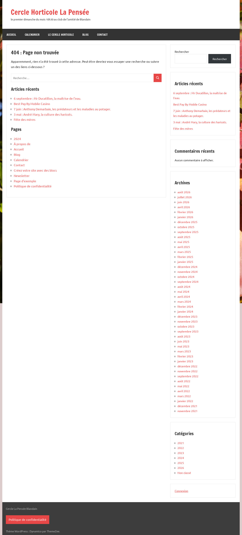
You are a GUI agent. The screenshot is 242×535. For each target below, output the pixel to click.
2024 (17, 138)
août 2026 (184, 192)
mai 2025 (183, 242)
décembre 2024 (187, 266)
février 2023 (185, 356)
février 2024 (185, 306)
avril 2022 (184, 391)
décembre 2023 (187, 316)
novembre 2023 (188, 321)
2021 (181, 443)
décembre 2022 (187, 366)
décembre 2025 (187, 222)
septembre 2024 (188, 281)
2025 (181, 462)
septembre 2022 (188, 376)
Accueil (11, 35)
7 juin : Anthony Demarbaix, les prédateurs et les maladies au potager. (62, 109)
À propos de (22, 144)
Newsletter (22, 175)
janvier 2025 (185, 261)
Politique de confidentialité (33, 186)
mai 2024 (183, 291)
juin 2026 (183, 202)
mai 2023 (183, 346)
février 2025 (185, 256)
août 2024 (184, 286)
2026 (181, 467)
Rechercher (182, 51)
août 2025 (184, 237)
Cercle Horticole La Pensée (50, 12)
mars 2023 (184, 351)
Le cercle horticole (61, 35)
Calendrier (32, 35)
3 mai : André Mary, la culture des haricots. (43, 114)
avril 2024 (184, 296)
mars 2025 (184, 251)
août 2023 (184, 336)
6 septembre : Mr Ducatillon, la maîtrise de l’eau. (47, 98)
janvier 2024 (185, 311)
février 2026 (185, 212)
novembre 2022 (188, 371)
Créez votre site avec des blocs (35, 170)
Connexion (181, 491)
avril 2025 (184, 246)
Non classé (184, 472)
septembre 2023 (188, 331)
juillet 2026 (185, 197)
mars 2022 (184, 396)
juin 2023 (183, 341)
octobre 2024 (186, 276)
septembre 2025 (188, 232)
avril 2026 (184, 207)
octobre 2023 (186, 326)
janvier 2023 (185, 361)
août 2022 (184, 381)
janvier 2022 (185, 401)
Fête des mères (24, 119)
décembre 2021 (187, 406)
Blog (85, 35)
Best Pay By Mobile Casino (32, 104)
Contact (102, 35)
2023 (181, 453)
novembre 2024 (188, 271)
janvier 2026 (185, 217)
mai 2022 (183, 386)
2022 (181, 448)
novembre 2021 (188, 411)
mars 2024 (184, 301)
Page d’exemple (25, 181)
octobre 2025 (186, 227)
